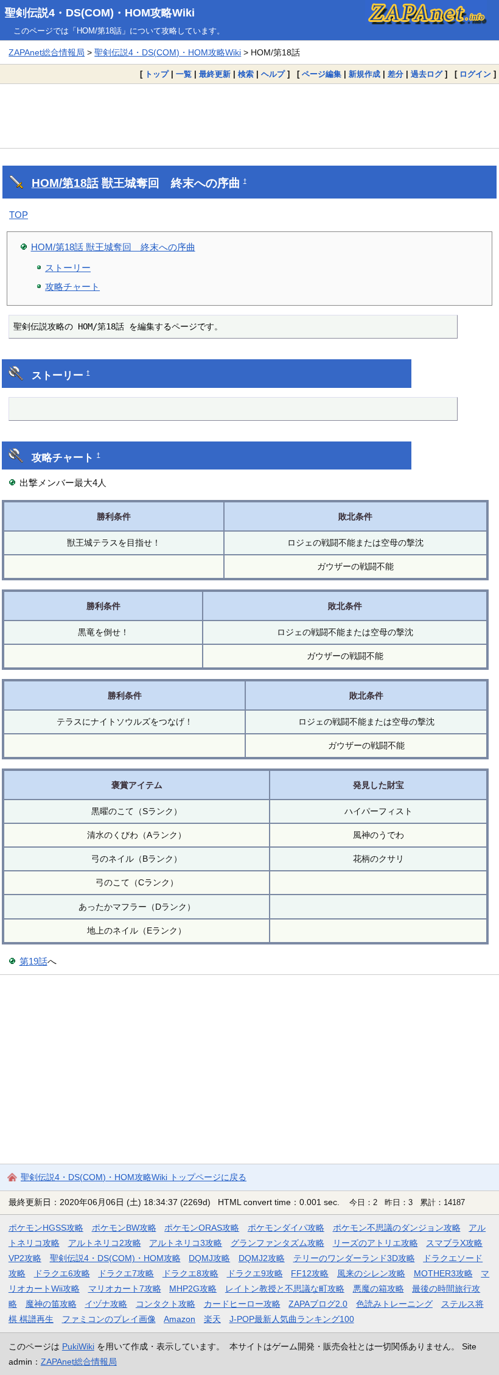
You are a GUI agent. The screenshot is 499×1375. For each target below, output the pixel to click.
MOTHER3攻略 (443, 1273)
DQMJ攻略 (209, 1258)
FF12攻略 (310, 1273)
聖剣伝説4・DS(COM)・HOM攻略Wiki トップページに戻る (133, 1177)
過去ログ (426, 74)
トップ (157, 74)
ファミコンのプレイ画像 (109, 1319)
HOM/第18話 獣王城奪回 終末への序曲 (113, 247)
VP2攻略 (25, 1258)
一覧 (184, 74)
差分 (395, 74)
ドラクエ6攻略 (62, 1273)
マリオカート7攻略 (124, 1288)
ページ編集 (321, 74)
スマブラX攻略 (454, 1243)
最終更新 (215, 74)
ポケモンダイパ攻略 (286, 1228)
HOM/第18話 (65, 183)
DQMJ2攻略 (262, 1258)
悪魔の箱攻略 (378, 1288)
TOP (18, 214)
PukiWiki (78, 1346)
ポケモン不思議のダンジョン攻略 (397, 1228)
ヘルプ (273, 74)
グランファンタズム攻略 (277, 1243)
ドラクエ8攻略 (190, 1273)
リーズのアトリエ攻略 (375, 1243)
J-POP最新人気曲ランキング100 (291, 1319)
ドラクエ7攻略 (126, 1273)
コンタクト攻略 (165, 1304)
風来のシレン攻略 (371, 1273)
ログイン (475, 74)
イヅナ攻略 (106, 1304)
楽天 (212, 1319)
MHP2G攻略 (193, 1288)
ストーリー (68, 267)
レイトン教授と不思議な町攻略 (284, 1288)
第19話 (33, 961)
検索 (246, 74)
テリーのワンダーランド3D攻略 (354, 1258)
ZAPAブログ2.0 (317, 1304)
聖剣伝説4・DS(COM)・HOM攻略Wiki (100, 13)
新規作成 (364, 74)
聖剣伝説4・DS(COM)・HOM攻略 (115, 1258)
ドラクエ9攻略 (255, 1273)
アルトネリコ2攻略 (104, 1243)
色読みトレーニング (394, 1304)
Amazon (179, 1319)
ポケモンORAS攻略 (201, 1228)
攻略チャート (72, 286)
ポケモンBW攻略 (124, 1228)
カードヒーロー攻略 (242, 1304)
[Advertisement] (249, 115)
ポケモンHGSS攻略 (46, 1228)
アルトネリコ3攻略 (185, 1243)
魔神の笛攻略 (51, 1304)
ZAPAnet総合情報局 (47, 52)
